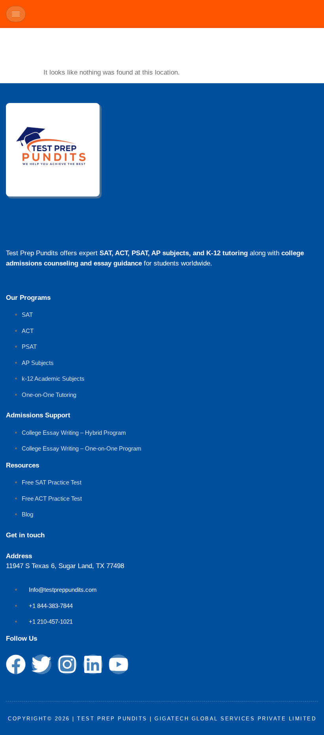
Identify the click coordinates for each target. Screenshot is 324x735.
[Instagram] (67, 664)
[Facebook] (16, 664)
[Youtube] (118, 664)
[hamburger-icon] (16, 14)
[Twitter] (41, 664)
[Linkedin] (93, 664)
